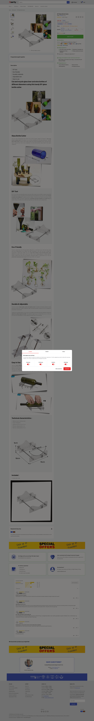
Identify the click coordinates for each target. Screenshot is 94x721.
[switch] (28, 364)
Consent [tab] (30, 351)
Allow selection (59, 368)
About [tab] (63, 351)
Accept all (67, 368)
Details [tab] (47, 351)
